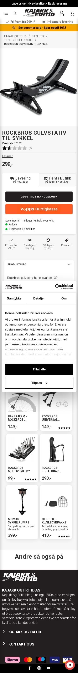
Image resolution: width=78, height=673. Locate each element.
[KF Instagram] (39, 669)
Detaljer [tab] (39, 298)
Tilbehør (38, 36)
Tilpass (36, 382)
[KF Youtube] (48, 669)
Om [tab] (64, 298)
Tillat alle (39, 369)
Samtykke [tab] (14, 298)
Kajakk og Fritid (15, 36)
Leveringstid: (12, 220)
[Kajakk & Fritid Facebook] (29, 669)
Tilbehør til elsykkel (18, 40)
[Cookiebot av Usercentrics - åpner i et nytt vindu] (55, 287)
